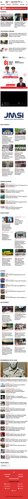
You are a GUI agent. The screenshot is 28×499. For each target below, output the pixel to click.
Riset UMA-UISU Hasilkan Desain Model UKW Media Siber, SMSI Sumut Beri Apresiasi (6, 227)
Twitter (21, 484)
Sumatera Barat (5, 313)
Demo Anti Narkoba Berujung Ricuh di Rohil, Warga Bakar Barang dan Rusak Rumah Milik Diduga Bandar (15, 429)
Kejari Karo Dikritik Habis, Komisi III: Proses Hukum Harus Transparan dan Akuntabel (16, 440)
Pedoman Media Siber (14, 478)
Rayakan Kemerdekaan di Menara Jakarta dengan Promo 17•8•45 (19, 222)
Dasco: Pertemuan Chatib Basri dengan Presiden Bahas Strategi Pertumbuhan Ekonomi (15, 410)
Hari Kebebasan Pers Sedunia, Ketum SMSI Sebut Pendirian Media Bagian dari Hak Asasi (16, 423)
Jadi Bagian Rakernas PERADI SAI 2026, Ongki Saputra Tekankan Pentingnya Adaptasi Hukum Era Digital (16, 417)
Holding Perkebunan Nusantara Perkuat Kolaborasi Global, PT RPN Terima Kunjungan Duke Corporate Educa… (20, 244)
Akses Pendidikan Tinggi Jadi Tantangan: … (16, 281)
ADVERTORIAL (8, 388)
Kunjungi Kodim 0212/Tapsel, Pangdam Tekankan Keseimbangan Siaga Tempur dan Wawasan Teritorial (20, 156)
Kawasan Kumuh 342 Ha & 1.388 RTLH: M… (16, 286)
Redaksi (7, 476)
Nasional (7, 383)
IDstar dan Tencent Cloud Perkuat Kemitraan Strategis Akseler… (14, 208)
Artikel (7, 273)
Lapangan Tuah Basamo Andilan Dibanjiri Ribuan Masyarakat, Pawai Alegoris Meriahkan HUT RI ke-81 (7, 319)
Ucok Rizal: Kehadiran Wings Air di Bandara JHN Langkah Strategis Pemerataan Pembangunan (7, 155)
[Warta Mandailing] (14, 2)
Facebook (8, 484)
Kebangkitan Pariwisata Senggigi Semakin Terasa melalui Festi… (16, 202)
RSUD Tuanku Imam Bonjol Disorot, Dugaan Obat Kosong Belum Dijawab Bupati (20, 350)
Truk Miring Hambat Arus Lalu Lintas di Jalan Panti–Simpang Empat (7, 335)
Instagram (21, 486)
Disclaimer (20, 476)
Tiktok (14, 490)
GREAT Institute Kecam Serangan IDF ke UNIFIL (16, 446)
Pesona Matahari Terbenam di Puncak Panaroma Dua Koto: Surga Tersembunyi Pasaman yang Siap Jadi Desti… (7, 351)
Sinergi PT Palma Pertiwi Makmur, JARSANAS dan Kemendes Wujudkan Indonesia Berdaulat (15, 391)
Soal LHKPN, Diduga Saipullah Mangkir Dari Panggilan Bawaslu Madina (17, 42)
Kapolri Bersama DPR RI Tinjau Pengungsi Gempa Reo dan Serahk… (16, 197)
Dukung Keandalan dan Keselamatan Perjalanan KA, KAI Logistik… (15, 191)
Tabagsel (4, 135)
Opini (7, 290)
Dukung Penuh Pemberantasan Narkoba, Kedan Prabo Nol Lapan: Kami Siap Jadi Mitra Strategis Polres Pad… (7, 173)
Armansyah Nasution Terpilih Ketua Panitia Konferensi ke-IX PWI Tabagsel (20, 138)
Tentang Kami (7, 474)
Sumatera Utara (18, 217)
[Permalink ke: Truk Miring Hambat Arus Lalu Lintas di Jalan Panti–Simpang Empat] (7, 326)
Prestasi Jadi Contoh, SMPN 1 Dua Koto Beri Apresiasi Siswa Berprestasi (20, 335)
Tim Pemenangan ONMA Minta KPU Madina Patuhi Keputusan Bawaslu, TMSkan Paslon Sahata (18, 35)
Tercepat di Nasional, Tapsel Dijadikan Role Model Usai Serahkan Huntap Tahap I (16, 451)
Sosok (2, 378)
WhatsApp (8, 486)
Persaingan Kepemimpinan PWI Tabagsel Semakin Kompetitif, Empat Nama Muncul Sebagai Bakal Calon (7, 140)
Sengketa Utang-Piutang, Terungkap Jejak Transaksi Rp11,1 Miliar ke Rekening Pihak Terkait (16, 404)
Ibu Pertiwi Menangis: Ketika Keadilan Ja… (16, 297)
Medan (3, 223)
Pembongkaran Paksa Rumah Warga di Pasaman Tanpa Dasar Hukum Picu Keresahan (20, 317)
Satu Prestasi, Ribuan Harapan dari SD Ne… (15, 292)
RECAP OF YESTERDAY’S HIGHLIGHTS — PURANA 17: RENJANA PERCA (6, 237)
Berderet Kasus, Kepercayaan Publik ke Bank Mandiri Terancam (15, 385)
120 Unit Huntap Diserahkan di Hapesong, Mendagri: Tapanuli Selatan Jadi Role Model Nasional (16, 457)
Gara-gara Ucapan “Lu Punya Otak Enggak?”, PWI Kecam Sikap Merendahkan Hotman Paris (13, 24)
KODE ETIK (20, 474)
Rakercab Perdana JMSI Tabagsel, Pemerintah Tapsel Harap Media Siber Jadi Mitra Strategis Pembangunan (19, 262)
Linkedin (8, 488)
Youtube (21, 488)
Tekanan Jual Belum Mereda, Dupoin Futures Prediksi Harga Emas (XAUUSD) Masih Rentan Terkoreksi (7, 262)
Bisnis (7, 184)
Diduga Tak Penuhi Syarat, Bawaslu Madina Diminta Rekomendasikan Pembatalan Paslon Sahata (17, 49)
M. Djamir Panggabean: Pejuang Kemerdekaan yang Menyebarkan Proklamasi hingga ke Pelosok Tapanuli (14, 380)
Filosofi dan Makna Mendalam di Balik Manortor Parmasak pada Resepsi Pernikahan (20, 172)
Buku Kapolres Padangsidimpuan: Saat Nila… (15, 275)
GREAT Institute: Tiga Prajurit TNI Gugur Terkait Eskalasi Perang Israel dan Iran (16, 435)
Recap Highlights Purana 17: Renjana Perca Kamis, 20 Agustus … (16, 186)
